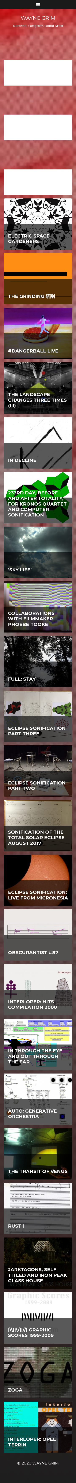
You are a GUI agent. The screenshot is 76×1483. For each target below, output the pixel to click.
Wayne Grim (38, 18)
